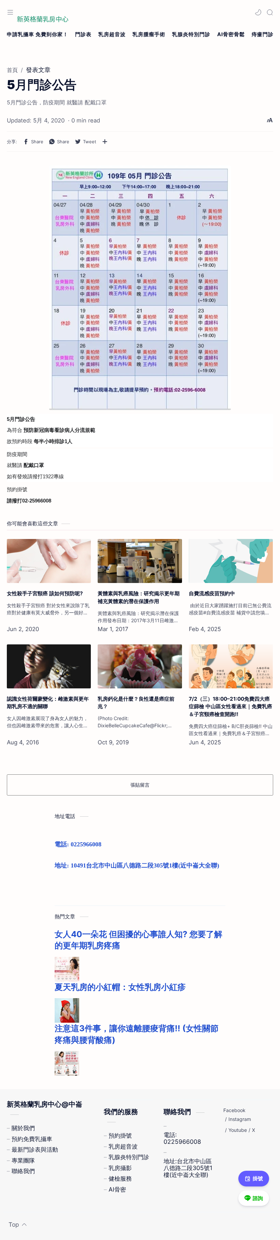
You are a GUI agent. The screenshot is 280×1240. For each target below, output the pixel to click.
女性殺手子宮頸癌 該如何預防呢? (45, 593)
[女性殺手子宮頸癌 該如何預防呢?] (49, 561)
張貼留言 (140, 785)
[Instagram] (239, 1119)
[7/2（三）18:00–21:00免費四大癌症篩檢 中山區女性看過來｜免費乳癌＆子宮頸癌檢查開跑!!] (231, 666)
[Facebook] (234, 1110)
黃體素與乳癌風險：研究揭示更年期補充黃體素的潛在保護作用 (139, 597)
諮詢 (258, 1198)
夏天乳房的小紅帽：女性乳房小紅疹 (120, 987)
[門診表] (83, 34)
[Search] (270, 12)
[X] (253, 1130)
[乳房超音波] (112, 34)
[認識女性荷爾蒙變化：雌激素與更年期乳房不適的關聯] (49, 666)
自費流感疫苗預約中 (212, 593)
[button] (258, 12)
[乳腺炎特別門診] (191, 34)
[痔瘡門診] (263, 34)
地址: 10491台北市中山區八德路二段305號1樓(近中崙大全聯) (137, 865)
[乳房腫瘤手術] (148, 34)
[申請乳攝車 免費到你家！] (37, 34)
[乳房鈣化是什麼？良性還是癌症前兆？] (140, 666)
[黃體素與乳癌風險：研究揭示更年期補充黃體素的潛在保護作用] (140, 561)
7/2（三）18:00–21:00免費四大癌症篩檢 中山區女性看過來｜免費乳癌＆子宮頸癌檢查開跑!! (230, 707)
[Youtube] (237, 1130)
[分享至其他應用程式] (105, 141)
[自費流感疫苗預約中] (231, 561)
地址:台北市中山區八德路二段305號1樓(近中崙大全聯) (188, 1168)
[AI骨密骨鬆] (231, 34)
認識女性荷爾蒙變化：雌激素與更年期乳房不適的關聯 (48, 703)
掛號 (258, 1178)
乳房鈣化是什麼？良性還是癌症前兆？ (136, 703)
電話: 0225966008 (78, 844)
